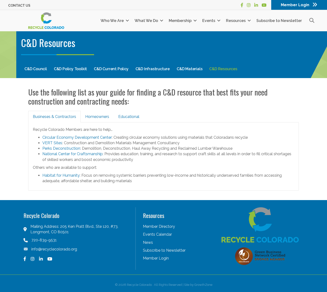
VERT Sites (52, 143)
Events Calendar (157, 234)
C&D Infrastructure (152, 69)
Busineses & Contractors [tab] (54, 116)
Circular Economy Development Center (77, 137)
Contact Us (19, 5)
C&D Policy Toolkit (70, 69)
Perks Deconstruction (61, 148)
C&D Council (35, 69)
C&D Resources (223, 69)
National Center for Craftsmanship (72, 154)
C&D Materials (189, 69)
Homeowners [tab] (97, 116)
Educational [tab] (128, 116)
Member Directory (159, 226)
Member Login (156, 258)
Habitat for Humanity (61, 175)
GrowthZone (203, 285)
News (148, 242)
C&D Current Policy (111, 69)
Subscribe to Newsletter (279, 20)
